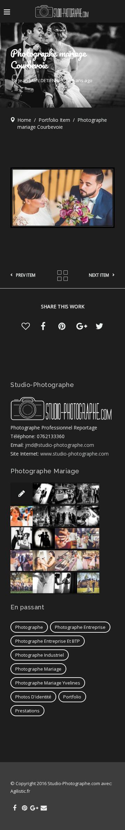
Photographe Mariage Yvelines (47, 683)
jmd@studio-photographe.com (59, 445)
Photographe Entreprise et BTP (47, 641)
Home (24, 120)
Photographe (29, 627)
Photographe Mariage (38, 669)
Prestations (27, 711)
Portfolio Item (54, 120)
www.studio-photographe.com (74, 453)
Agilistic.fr (20, 791)
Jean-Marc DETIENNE (39, 80)
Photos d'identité (33, 697)
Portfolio (72, 697)
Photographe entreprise (80, 627)
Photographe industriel (39, 655)
